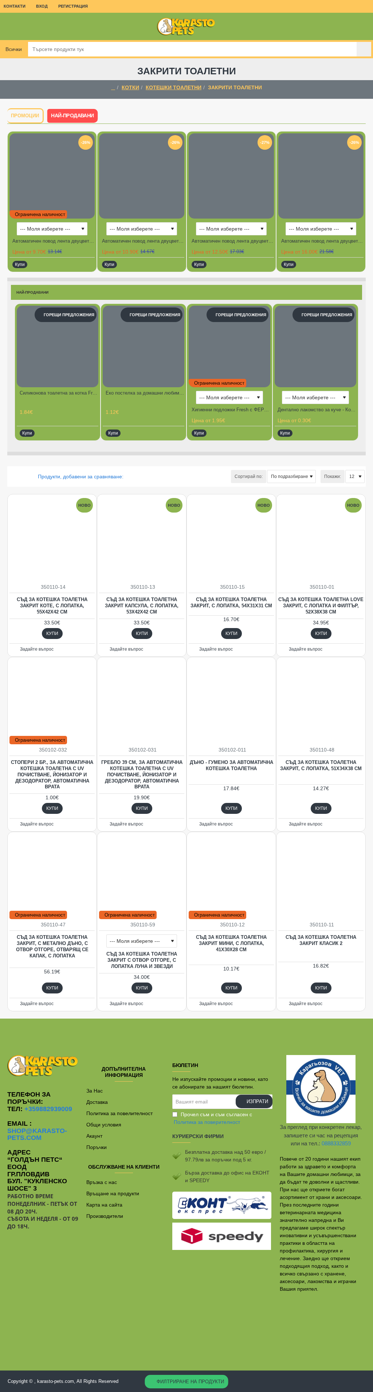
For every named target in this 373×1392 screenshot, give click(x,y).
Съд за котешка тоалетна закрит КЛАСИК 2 (321, 940)
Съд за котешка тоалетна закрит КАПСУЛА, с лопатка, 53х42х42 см (141, 606)
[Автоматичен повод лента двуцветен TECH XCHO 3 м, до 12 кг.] (52, 176)
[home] (113, 87)
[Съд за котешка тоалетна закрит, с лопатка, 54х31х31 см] (231, 538)
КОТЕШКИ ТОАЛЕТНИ (173, 87)
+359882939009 (48, 1109)
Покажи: (332, 476)
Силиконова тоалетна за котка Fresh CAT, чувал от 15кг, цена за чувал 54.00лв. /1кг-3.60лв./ (59, 393)
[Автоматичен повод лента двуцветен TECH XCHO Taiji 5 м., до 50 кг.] (321, 176)
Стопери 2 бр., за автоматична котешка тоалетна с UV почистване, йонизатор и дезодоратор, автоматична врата (52, 775)
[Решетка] (11, 476)
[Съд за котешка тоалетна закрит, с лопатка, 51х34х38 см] (321, 701)
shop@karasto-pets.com (37, 1135)
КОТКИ (130, 87)
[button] (19, 264)
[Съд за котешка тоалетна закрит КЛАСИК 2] (321, 876)
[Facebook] (186, 1033)
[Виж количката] (362, 26)
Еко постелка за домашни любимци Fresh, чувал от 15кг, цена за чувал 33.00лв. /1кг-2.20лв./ (145, 393)
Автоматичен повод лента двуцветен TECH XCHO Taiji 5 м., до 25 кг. (233, 241)
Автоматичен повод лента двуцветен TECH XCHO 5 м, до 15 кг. (143, 241)
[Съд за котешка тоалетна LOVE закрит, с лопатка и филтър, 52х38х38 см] (321, 538)
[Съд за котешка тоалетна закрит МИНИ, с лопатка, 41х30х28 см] (231, 876)
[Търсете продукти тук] (364, 49)
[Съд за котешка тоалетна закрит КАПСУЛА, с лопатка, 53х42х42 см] (141, 538)
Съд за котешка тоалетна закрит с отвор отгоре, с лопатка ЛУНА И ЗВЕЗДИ (141, 960)
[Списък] (20, 476)
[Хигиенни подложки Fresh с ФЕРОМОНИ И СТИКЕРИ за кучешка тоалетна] (229, 346)
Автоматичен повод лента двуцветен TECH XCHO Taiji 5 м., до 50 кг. (322, 241)
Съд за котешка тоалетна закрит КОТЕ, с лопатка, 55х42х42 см (52, 606)
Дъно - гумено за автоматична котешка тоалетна (231, 765)
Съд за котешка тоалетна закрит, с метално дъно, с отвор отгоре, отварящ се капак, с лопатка (52, 946)
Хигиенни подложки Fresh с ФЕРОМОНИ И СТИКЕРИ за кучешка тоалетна (231, 409)
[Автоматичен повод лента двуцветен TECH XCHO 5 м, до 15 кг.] (141, 176)
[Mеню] (11, 26)
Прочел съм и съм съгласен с (213, 1118)
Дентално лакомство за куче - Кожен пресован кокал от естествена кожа (317, 409)
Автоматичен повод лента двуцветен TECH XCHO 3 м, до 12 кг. (53, 241)
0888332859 (336, 1143)
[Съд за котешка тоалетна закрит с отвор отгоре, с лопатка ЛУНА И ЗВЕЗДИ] (141, 876)
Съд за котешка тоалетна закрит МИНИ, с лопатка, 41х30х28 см (231, 943)
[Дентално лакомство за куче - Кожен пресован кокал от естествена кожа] (315, 346)
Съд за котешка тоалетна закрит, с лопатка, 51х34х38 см (321, 765)
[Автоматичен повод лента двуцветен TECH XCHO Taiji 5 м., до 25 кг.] (231, 176)
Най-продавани (72, 116)
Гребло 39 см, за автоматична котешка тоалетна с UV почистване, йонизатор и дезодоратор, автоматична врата (141, 775)
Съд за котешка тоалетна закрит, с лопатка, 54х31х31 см (231, 602)
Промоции (25, 115)
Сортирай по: (249, 476)
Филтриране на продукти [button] (190, 1381)
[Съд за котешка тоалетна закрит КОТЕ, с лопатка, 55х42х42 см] (52, 538)
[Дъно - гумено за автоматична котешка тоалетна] (231, 701)
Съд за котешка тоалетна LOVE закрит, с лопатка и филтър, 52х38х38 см (321, 606)
